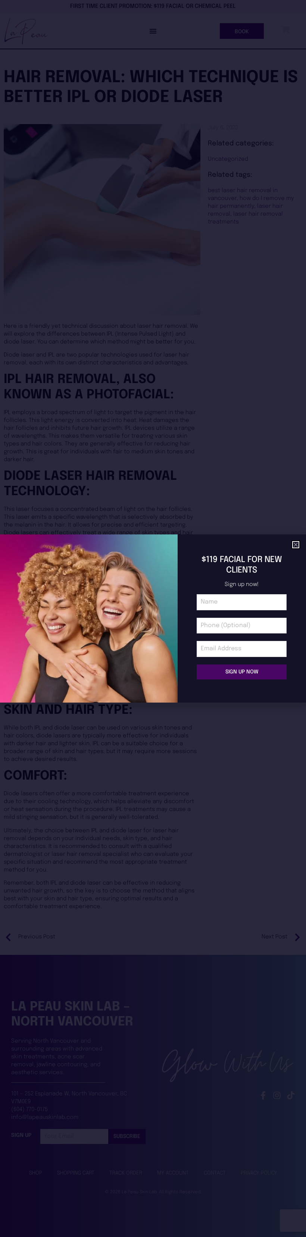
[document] (153, 618)
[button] (296, 544)
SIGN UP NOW (241, 672)
